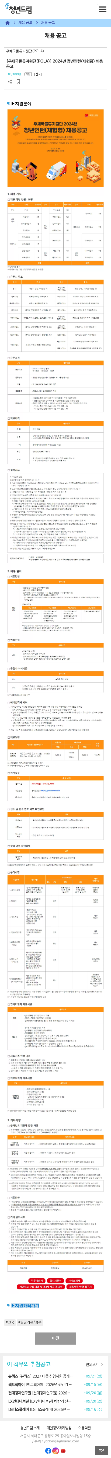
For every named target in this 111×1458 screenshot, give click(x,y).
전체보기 (92, 1365)
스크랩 (18, 81)
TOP (101, 1450)
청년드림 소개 (30, 1428)
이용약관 (84, 1428)
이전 (55, 1338)
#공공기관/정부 (29, 1322)
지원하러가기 (27, 1305)
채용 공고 (25, 23)
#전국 (10, 1322)
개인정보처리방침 (59, 1428)
